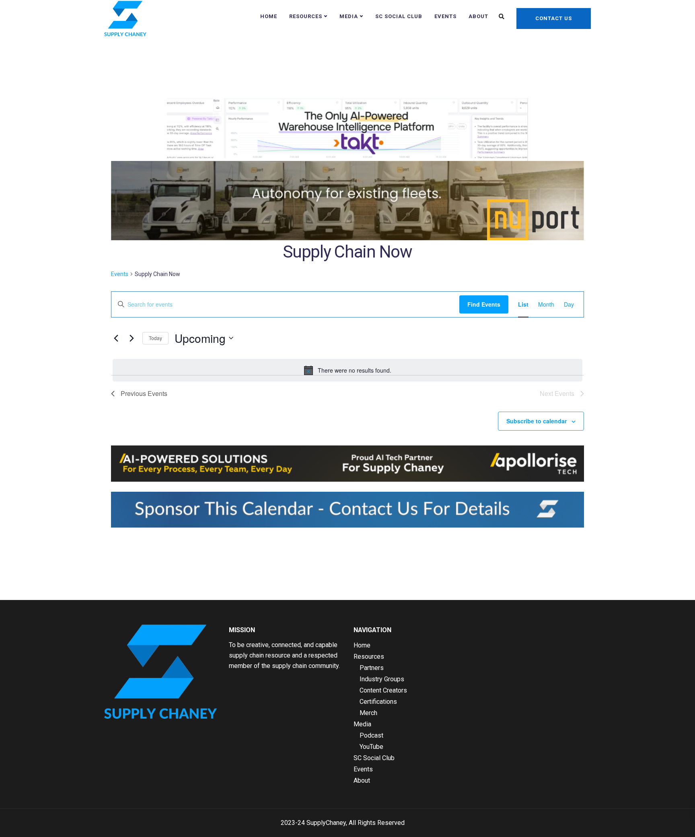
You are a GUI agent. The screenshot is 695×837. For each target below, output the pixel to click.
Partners (372, 668)
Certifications (378, 701)
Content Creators (383, 690)
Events (445, 16)
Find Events (483, 304)
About (478, 16)
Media (348, 16)
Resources (305, 16)
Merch (368, 713)
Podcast (371, 735)
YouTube (371, 746)
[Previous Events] (116, 338)
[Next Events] (131, 338)
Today (155, 337)
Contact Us (553, 18)
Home (268, 16)
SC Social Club (398, 16)
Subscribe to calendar (536, 421)
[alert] (347, 370)
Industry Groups (382, 679)
